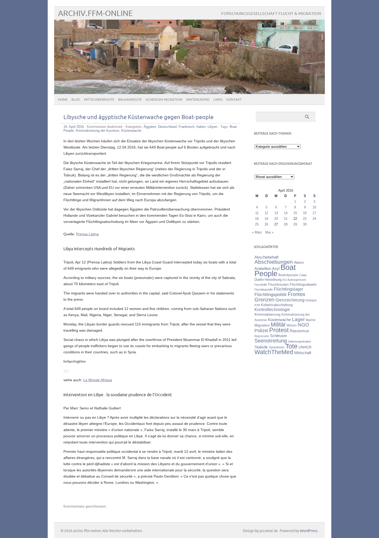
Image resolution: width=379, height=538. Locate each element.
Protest (279, 329)
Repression (261, 336)
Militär (278, 324)
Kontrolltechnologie (272, 309)
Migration (262, 325)
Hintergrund (197, 100)
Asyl (275, 268)
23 (305, 219)
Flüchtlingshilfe (263, 289)
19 (266, 219)
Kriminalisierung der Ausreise (97, 130)
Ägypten (150, 127)
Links (218, 100)
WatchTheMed (273, 352)
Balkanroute (130, 100)
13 (276, 213)
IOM (257, 305)
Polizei (261, 330)
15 (295, 213)
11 (257, 213)
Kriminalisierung (267, 314)
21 (285, 219)
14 (285, 213)
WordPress (308, 531)
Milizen (292, 325)
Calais (303, 275)
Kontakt (234, 100)
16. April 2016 (73, 127)
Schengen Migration (164, 100)
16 (305, 213)
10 (314, 207)
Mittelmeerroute (99, 100)
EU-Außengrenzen (294, 279)
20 (276, 219)
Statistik (261, 347)
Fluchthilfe (260, 284)
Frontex (296, 294)
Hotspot (311, 300)
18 (257, 219)
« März (257, 232)
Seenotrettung (270, 341)
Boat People (275, 270)
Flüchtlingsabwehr (303, 284)
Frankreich (186, 127)
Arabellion (262, 269)
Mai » (269, 232)
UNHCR (305, 347)
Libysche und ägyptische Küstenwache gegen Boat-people (138, 117)
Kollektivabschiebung (277, 305)
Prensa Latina (87, 234)
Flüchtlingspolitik (270, 294)
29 (295, 224)
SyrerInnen (276, 347)
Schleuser (278, 335)
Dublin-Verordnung (268, 280)
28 (285, 224)
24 (314, 219)
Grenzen (264, 299)
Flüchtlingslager (288, 289)
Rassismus (299, 331)
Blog (75, 100)
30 (305, 224)
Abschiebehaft (266, 257)
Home (63, 100)
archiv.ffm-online (95, 14)
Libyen (212, 127)
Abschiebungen (273, 262)
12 (266, 213)
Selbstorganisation (299, 341)
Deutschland (167, 127)
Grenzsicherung (289, 300)
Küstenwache (131, 130)
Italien (200, 127)
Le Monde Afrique (97, 380)
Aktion (299, 262)
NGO (303, 325)
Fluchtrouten (278, 284)
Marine (311, 320)
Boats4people (288, 275)
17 (314, 213)
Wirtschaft (302, 353)
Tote (291, 346)
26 (266, 224)
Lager (298, 319)
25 (257, 224)
